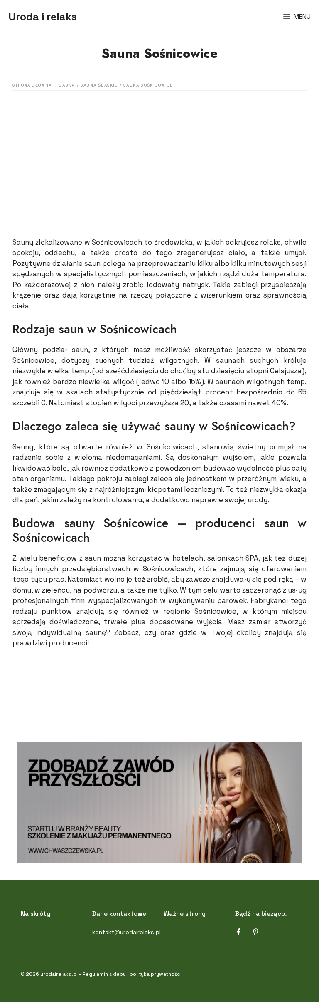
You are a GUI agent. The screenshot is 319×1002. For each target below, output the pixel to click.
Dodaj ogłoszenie (159, 685)
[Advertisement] (159, 153)
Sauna (67, 85)
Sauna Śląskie (99, 85)
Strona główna (32, 85)
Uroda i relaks (42, 16)
